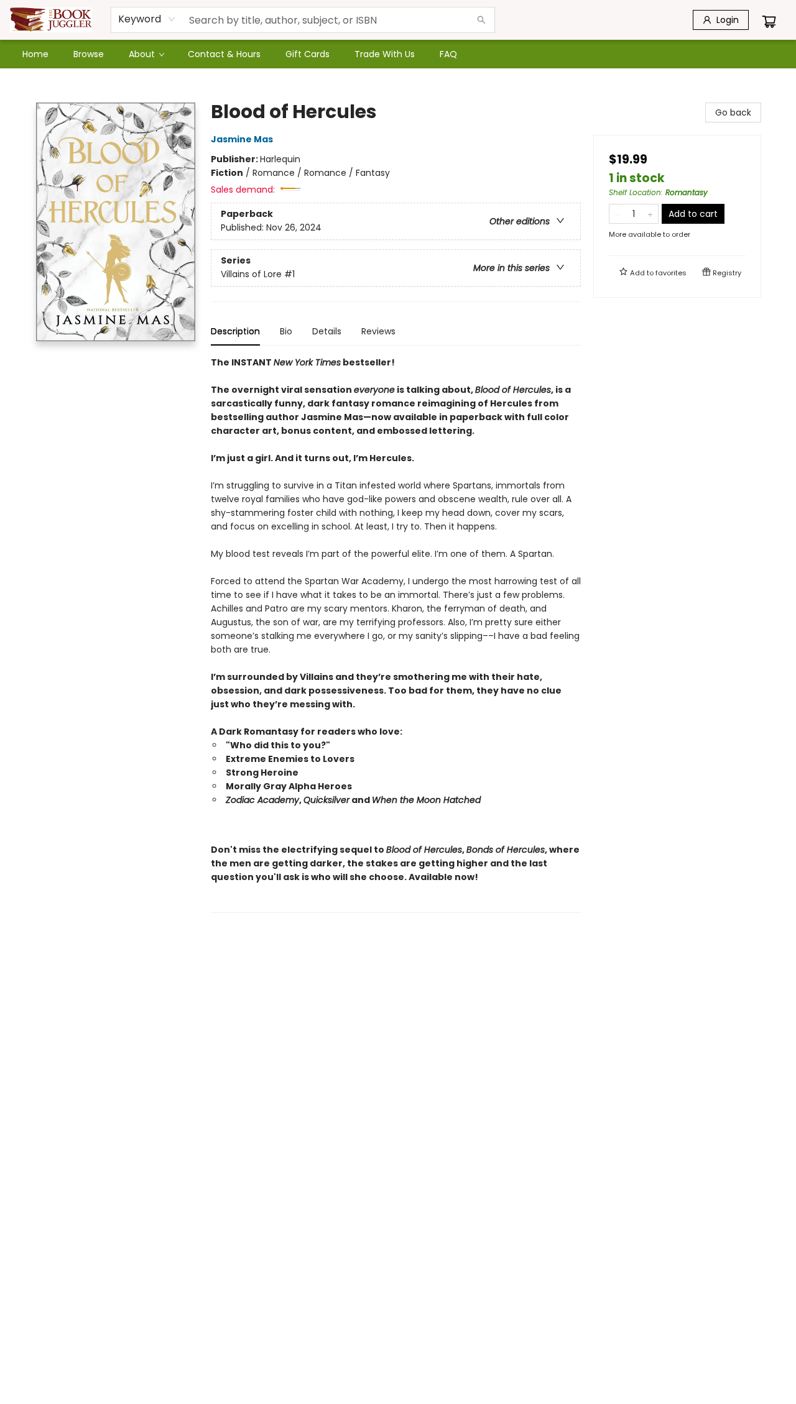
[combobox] (147, 19)
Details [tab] (326, 331)
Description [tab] (235, 331)
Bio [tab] (286, 331)
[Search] (481, 19)
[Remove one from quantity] (617, 214)
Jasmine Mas (242, 139)
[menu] (398, 54)
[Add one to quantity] (650, 214)
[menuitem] (35, 54)
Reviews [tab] (378, 331)
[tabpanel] (396, 634)
